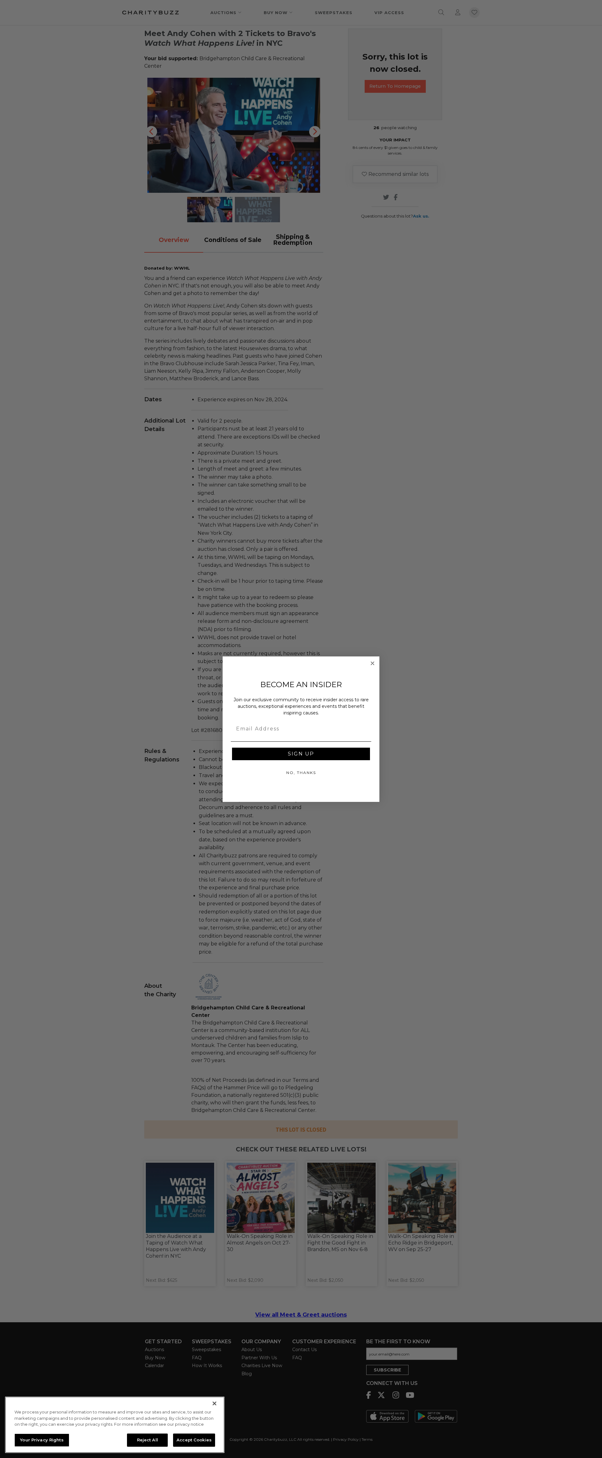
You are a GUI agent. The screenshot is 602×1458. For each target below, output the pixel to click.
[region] (114, 1425)
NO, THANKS (301, 772)
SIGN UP (301, 754)
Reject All (147, 1439)
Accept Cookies (194, 1439)
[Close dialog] (372, 663)
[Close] (214, 1403)
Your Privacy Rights (41, 1439)
